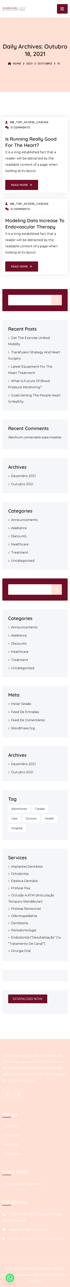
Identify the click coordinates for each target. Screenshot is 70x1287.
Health (49, 818)
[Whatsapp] (10, 1278)
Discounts (18, 536)
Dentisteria (19, 923)
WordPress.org (23, 728)
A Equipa (12, 1135)
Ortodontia (19, 874)
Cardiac (40, 809)
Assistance (19, 528)
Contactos (13, 1154)
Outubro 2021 (22, 484)
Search (56, 589)
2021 (29, 63)
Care (14, 818)
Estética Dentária (24, 881)
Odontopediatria (24, 916)
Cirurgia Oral (21, 951)
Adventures (19, 809)
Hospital (16, 828)
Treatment (19, 552)
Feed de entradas (25, 712)
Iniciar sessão (21, 704)
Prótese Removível (26, 909)
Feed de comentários (28, 720)
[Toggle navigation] (62, 9)
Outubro (45, 63)
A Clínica (11, 1126)
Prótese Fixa (20, 888)
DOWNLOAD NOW (28, 999)
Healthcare (20, 544)
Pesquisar (56, 300)
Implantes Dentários (27, 866)
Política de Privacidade (23, 1184)
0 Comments (20, 127)
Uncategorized (22, 561)
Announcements (24, 520)
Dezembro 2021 (23, 476)
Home (17, 63)
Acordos (11, 1144)
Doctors (31, 818)
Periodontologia (23, 930)
